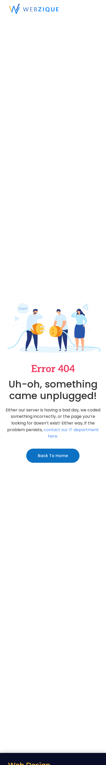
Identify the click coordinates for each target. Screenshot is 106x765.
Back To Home (53, 456)
